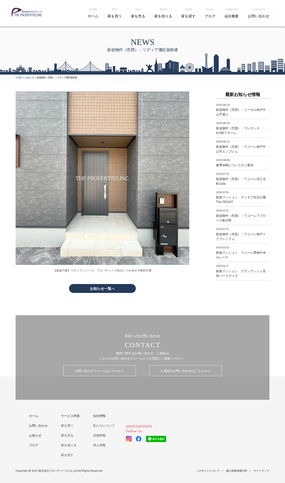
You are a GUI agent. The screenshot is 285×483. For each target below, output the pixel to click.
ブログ (33, 445)
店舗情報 (99, 435)
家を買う (67, 425)
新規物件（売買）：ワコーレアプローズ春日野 (241, 215)
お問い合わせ (38, 425)
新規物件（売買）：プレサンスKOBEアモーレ (238, 128)
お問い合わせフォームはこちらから (99, 371)
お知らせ (35, 435)
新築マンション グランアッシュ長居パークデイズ (241, 271)
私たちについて (104, 425)
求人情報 (99, 445)
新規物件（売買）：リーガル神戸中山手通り (241, 109)
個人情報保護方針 (236, 470)
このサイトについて (208, 470)
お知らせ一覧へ (102, 288)
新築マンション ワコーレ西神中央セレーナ (241, 252)
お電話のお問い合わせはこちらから (185, 371)
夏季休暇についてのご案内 (234, 162)
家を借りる (69, 445)
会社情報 (99, 416)
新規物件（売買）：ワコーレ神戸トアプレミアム (241, 234)
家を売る (67, 435)
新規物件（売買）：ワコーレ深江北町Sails (241, 178)
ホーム (33, 416)
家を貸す (67, 455)
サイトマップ (261, 470)
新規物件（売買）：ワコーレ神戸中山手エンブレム (241, 146)
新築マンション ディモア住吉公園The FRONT (241, 197)
